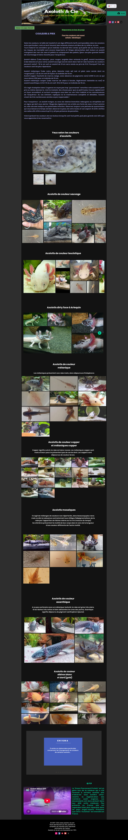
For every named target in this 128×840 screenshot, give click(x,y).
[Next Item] (93, 156)
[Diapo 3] (60, 772)
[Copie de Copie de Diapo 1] (71, 772)
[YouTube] (118, 22)
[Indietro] (27, 753)
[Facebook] (113, 22)
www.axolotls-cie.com (67, 823)
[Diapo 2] (58, 772)
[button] (36, 383)
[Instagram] (110, 22)
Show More (64, 725)
